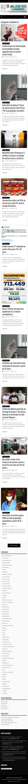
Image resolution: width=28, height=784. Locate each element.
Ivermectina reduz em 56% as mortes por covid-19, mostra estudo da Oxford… (14, 203)
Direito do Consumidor (7, 602)
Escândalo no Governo (7, 625)
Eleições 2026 (5, 616)
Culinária (4, 595)
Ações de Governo (6, 560)
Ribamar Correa (5, 707)
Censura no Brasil (6, 586)
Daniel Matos (4, 703)
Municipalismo (5, 655)
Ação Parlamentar (6, 555)
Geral (3, 632)
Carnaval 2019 (6, 576)
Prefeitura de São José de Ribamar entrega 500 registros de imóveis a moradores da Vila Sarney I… (14, 758)
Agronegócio (5, 567)
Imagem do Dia (6, 642)
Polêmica (4, 674)
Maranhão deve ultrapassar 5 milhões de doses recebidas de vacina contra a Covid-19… (13, 155)
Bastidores (5, 572)
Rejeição (4, 683)
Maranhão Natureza (7, 651)
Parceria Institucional (7, 665)
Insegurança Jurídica (7, 644)
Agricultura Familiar (7, 565)
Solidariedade (5, 686)
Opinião (4, 660)
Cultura (4, 597)
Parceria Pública (6, 667)
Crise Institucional (6, 593)
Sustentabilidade (6, 688)
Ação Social (5, 558)
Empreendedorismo (7, 618)
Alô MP (4, 569)
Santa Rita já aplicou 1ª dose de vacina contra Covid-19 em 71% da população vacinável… (13, 108)
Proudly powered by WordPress (10, 779)
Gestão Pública (6, 637)
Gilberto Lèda (4, 701)
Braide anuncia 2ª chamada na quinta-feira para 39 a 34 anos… (14, 249)
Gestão (4, 635)
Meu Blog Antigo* (5, 724)
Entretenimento (6, 621)
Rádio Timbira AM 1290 (7, 720)
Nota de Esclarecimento (8, 658)
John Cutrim (4, 705)
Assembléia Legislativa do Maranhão (10, 717)
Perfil (3, 669)
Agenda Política (6, 562)
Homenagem (5, 639)
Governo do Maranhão (6, 719)
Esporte (4, 628)
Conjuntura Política (6, 588)
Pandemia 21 (6, 43)
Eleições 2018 (5, 607)
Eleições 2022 (5, 611)
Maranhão (4, 649)
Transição (4, 693)
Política (4, 679)
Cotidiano (4, 590)
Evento (4, 630)
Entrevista (4, 623)
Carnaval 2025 (6, 581)
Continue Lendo (4, 68)
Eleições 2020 (5, 609)
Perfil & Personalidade (7, 672)
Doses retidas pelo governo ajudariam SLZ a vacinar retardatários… (13, 311)
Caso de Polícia (6, 583)
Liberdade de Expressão (8, 646)
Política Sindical (6, 681)
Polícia (3, 676)
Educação (4, 604)
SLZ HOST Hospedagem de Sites (9, 722)
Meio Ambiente (6, 653)
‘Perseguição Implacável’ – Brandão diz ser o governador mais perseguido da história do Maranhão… (13, 748)
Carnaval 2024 (6, 579)
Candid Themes (16, 781)
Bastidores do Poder (7, 574)
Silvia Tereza (4, 708)
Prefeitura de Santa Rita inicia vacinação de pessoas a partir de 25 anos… (13, 366)
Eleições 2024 (5, 614)
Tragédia (4, 690)
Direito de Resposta (7, 600)
